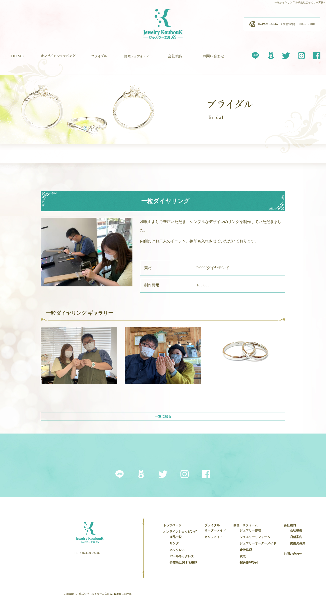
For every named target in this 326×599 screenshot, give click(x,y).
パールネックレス (182, 556)
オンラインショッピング (58, 58)
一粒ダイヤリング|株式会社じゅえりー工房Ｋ (300, 2)
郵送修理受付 (249, 562)
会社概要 (296, 530)
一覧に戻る (163, 416)
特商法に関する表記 (183, 562)
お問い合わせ (213, 58)
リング (174, 543)
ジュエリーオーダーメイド (258, 543)
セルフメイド (214, 537)
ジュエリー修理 (250, 530)
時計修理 (246, 550)
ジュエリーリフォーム (255, 537)
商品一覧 (176, 537)
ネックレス (177, 550)
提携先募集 (297, 543)
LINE (255, 54)
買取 (243, 556)
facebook (316, 54)
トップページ (17, 58)
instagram (301, 54)
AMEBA (270, 54)
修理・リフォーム (137, 58)
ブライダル (99, 58)
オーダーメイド (215, 530)
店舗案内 (296, 537)
